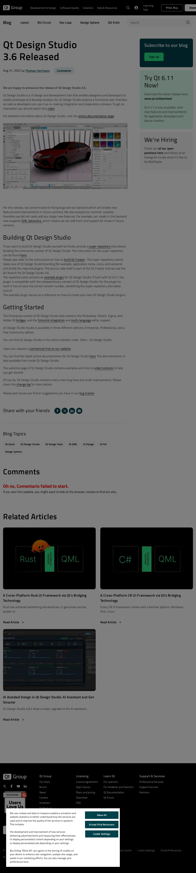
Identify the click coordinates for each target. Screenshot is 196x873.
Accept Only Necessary (101, 824)
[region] (63, 837)
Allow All (101, 815)
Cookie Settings (101, 834)
